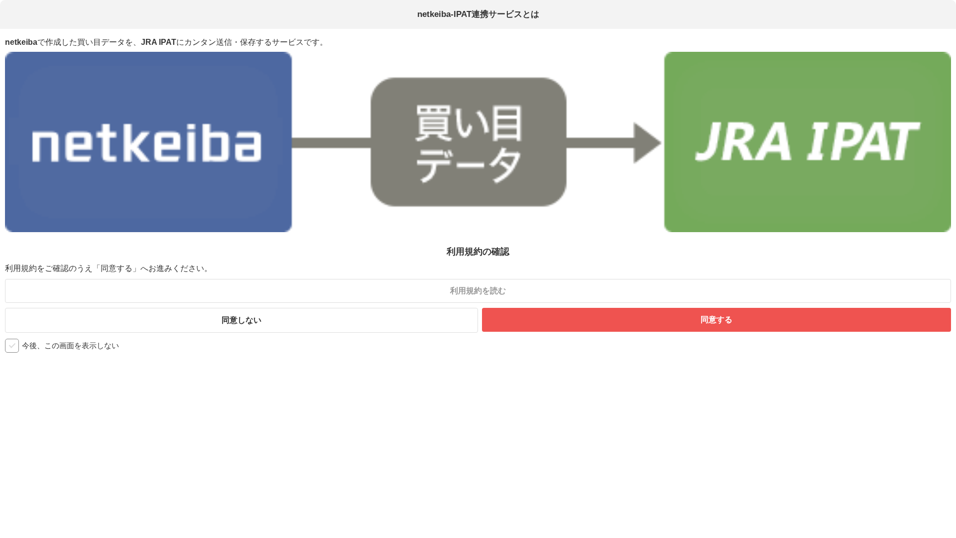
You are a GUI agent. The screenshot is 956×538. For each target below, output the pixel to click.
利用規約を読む (478, 290)
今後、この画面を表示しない (70, 345)
